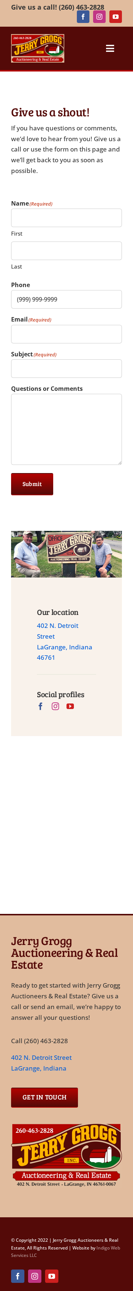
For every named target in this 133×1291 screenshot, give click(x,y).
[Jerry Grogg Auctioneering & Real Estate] (66, 1125)
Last (16, 266)
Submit (32, 484)
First (17, 233)
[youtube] (115, 16)
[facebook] (83, 16)
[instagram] (99, 16)
